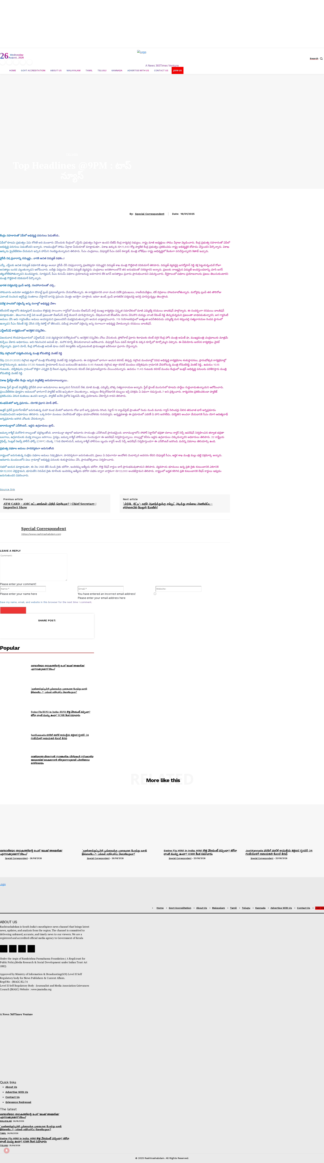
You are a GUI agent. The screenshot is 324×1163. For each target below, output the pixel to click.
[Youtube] (29, 62)
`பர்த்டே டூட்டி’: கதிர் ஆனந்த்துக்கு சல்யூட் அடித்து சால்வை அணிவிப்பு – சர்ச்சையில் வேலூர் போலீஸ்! (168, 505)
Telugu (72, 154)
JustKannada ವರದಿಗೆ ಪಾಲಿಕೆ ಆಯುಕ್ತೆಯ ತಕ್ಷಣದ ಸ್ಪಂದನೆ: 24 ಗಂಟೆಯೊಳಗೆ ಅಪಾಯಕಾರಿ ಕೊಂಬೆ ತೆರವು (60, 736)
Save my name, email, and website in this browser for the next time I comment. (46, 602)
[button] (317, 58)
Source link (7, 489)
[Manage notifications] (6, 1150)
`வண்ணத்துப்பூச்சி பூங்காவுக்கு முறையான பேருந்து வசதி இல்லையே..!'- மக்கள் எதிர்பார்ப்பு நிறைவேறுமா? (59, 690)
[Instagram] (9, 62)
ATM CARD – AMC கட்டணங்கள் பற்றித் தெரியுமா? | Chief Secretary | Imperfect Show (49, 505)
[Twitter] (22, 62)
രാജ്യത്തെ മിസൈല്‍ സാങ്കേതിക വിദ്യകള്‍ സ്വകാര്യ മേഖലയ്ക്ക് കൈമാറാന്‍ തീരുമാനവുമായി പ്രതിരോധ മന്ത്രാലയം (62, 760)
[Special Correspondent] (8, 531)
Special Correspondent (149, 213)
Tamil (3, 1133)
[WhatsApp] (54, 628)
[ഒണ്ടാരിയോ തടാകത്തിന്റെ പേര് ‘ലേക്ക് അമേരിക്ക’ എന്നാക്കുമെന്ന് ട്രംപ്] (14, 667)
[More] (62, 628)
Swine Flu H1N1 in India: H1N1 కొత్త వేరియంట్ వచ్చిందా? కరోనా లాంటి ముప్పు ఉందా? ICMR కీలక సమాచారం (60, 713)
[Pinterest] (46, 628)
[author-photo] (2, 858)
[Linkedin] (16, 62)
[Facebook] (2, 62)
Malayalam (6, 1121)
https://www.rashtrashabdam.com (41, 534)
